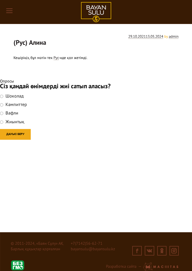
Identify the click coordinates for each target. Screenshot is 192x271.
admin (173, 36)
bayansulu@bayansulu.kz (93, 249)
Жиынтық (14, 122)
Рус (56, 58)
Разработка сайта (121, 267)
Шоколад (14, 96)
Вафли (11, 113)
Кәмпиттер (15, 104)
